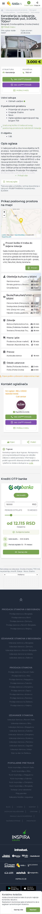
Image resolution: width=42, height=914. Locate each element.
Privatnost (31, 821)
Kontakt (32, 807)
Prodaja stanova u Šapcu (21, 691)
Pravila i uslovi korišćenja (21, 816)
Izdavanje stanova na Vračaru (21, 654)
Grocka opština (9, 12)
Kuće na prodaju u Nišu (21, 771)
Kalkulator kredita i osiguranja (21, 797)
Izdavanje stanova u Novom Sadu (21, 720)
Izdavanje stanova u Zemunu (21, 647)
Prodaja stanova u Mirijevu (21, 629)
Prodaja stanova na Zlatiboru (21, 702)
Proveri (34, 268)
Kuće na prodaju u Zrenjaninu (21, 782)
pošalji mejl (22, 90)
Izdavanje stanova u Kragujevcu (21, 727)
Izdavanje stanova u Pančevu (21, 742)
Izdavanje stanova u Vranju (21, 749)
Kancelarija (35, 12)
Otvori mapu (21, 223)
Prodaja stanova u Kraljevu (21, 705)
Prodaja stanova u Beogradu (21, 614)
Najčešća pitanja (13, 821)
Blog (8, 807)
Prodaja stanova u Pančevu (21, 698)
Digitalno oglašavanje (14, 811)
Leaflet (4, 235)
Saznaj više (18, 910)
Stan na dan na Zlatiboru (21, 753)
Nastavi (33, 910)
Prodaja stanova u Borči (21, 618)
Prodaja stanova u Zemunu (21, 621)
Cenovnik (33, 811)
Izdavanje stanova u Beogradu (21, 643)
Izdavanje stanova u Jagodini (21, 746)
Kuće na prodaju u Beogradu (21, 786)
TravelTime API (6, 237)
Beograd (33, 10)
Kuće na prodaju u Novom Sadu (21, 767)
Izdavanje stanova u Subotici (21, 731)
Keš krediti (21, 495)
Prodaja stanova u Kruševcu (21, 694)
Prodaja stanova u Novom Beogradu (21, 625)
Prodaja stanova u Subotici (21, 683)
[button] (4, 212)
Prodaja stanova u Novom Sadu (21, 672)
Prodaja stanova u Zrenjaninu (21, 687)
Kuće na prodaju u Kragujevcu (21, 775)
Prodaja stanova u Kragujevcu (21, 679)
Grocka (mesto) (23, 12)
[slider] (11, 515)
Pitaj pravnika (21, 793)
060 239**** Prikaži (22, 79)
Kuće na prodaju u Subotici (21, 779)
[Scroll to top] (21, 600)
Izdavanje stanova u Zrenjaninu (21, 734)
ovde (31, 463)
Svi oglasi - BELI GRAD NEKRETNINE (15, 392)
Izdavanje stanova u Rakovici (21, 658)
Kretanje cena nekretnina (21, 790)
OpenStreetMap (20, 235)
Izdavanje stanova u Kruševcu (21, 738)
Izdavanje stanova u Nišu (21, 723)
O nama (20, 807)
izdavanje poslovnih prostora (16, 10)
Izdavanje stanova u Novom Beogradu (21, 650)
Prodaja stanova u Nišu (21, 676)
